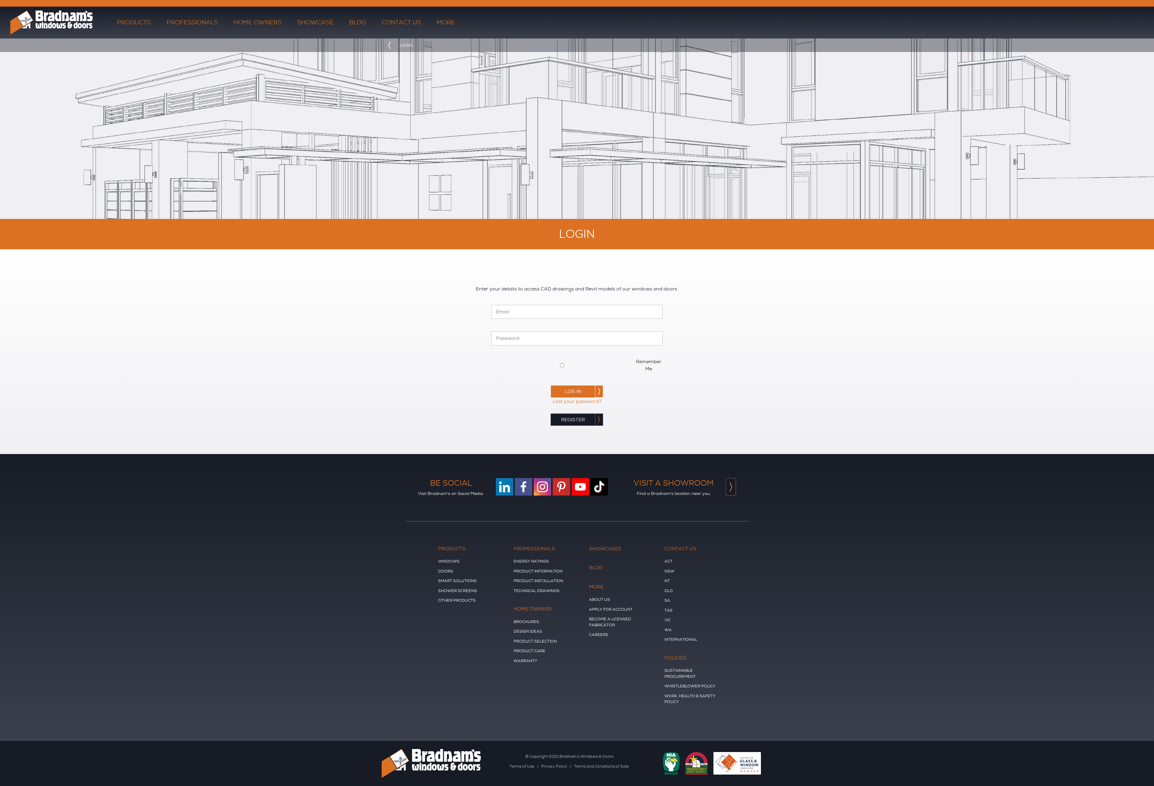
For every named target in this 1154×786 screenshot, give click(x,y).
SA (667, 600)
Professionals (534, 549)
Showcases (605, 549)
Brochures (526, 621)
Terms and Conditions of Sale (601, 766)
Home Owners (533, 609)
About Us (599, 599)
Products (452, 549)
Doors (445, 571)
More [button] (446, 22)
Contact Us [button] (401, 22)
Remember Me (648, 365)
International (680, 639)
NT (667, 580)
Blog (357, 22)
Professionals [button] (192, 22)
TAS (668, 610)
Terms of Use (522, 766)
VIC (667, 619)
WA (668, 629)
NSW (669, 571)
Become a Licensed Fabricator (610, 622)
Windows (448, 561)
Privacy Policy (554, 766)
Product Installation (538, 580)
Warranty (525, 660)
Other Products (457, 600)
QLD (668, 590)
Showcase (315, 22)
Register (573, 419)
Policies (675, 658)
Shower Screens (457, 590)
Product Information (538, 571)
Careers (598, 634)
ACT (668, 561)
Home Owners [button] (258, 22)
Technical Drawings (537, 590)
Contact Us (680, 549)
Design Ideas (528, 631)
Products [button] (134, 22)
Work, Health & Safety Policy (690, 699)
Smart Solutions (457, 580)
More (596, 587)
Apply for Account (611, 609)
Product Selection (535, 641)
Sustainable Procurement (680, 673)
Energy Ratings (531, 561)
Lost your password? (577, 401)
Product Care (529, 650)
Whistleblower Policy (690, 686)
